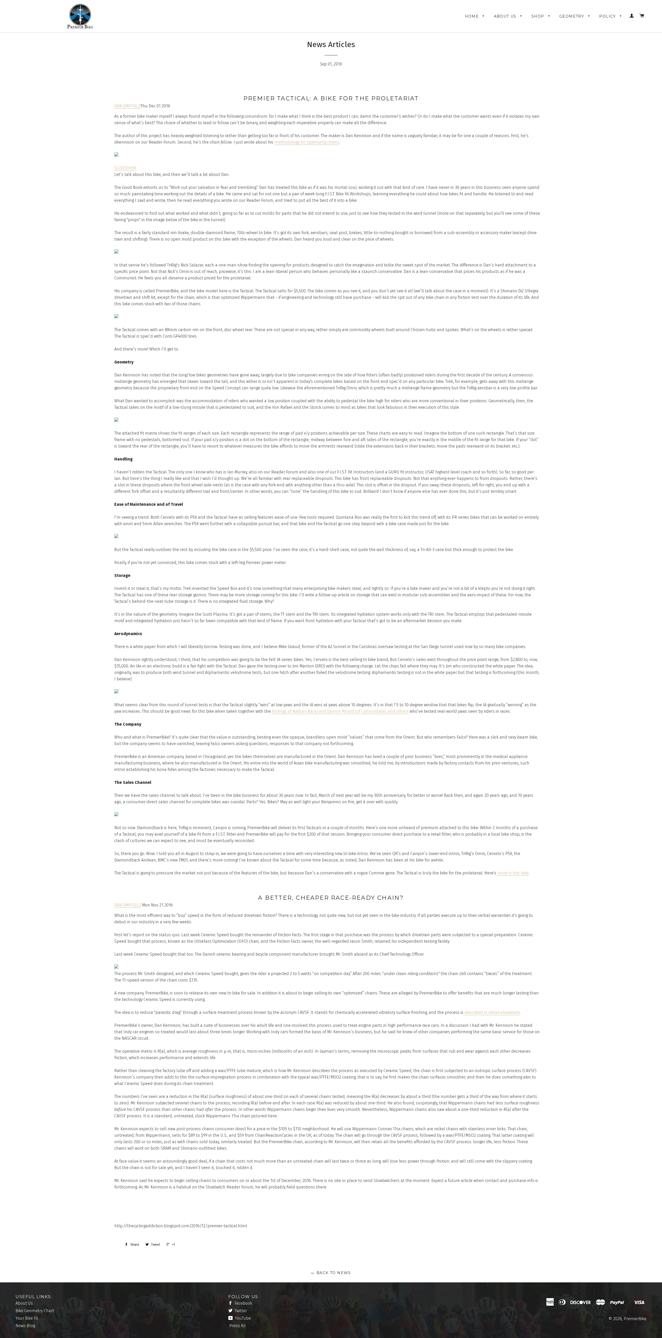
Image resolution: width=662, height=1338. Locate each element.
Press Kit (237, 1325)
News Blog (25, 1325)
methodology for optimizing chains (306, 142)
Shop (538, 16)
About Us (506, 16)
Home (472, 16)
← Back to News (331, 1272)
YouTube (242, 1318)
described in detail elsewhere (492, 1012)
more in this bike (513, 873)
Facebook (243, 1303)
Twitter (240, 1310)
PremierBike (635, 1318)
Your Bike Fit (27, 1318)
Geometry (572, 16)
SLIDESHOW (125, 168)
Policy (608, 16)
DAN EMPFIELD (127, 105)
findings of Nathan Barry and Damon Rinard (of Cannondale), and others (340, 711)
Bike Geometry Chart (35, 1310)
